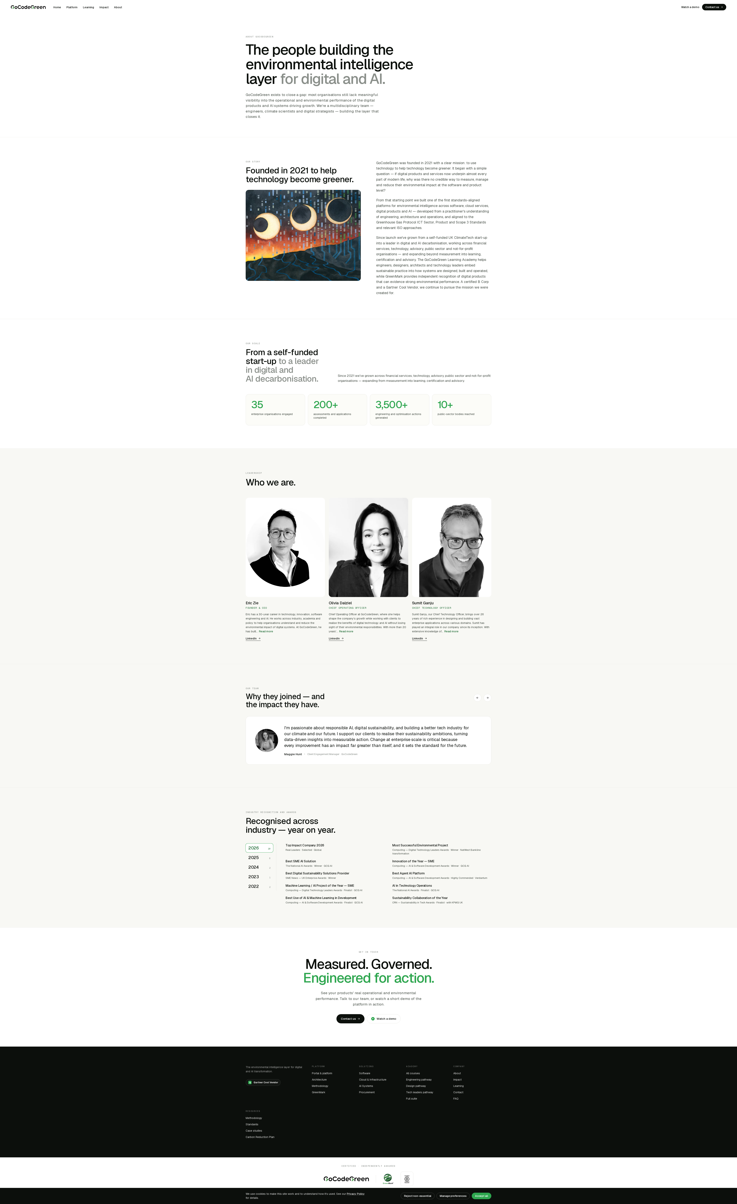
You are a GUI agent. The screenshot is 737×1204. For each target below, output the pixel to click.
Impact (104, 7)
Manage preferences (453, 1196)
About (118, 7)
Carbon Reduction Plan (260, 1137)
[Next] (487, 698)
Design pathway (416, 1086)
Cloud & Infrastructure (372, 1079)
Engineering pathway (419, 1079)
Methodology (320, 1086)
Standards (252, 1124)
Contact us (712, 7)
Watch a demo (690, 7)
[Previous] (477, 698)
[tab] (259, 847)
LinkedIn (251, 638)
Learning (88, 7)
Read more (266, 631)
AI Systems (366, 1086)
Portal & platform (322, 1073)
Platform (71, 7)
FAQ (456, 1098)
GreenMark (318, 1092)
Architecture (319, 1079)
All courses (413, 1073)
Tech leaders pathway (419, 1092)
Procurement (367, 1092)
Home (57, 7)
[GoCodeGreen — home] (28, 7)
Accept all (481, 1196)
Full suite (411, 1098)
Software (364, 1073)
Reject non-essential (417, 1196)
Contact (458, 1092)
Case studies (254, 1130)
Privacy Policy (356, 1194)
